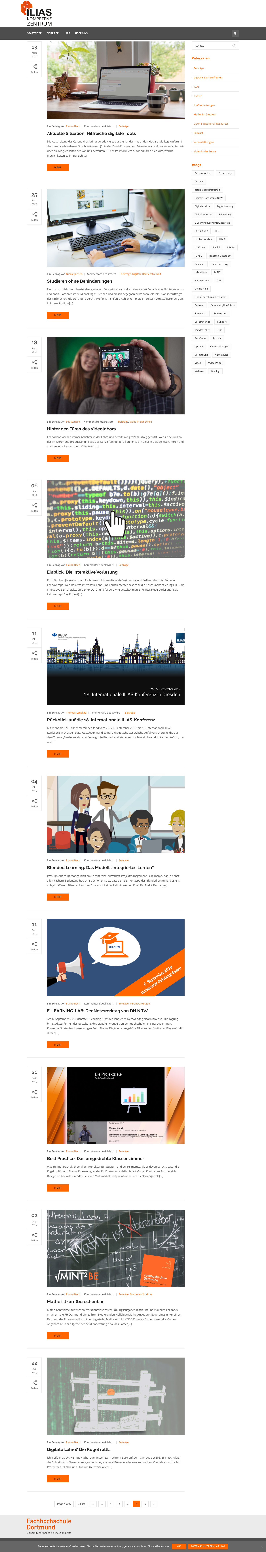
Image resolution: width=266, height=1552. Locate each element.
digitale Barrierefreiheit (207, 189)
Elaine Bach (73, 126)
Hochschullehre (203, 239)
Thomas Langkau (76, 712)
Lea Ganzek (73, 421)
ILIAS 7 (198, 96)
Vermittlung (201, 354)
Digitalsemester (203, 214)
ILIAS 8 (231, 247)
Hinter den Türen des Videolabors (81, 428)
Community (225, 173)
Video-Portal (215, 362)
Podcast (198, 133)
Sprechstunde (202, 321)
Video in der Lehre (141, 421)
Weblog (215, 371)
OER (219, 280)
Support (221, 321)
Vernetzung (221, 354)
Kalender (200, 264)
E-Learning (225, 214)
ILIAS (67, 33)
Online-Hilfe (201, 288)
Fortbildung (201, 230)
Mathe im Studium (141, 1294)
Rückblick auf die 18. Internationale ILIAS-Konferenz (101, 719)
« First (81, 1503)
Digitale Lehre (202, 206)
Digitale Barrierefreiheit (146, 274)
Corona (199, 181)
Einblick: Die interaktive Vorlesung (82, 572)
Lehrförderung (220, 264)
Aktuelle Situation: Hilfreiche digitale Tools (91, 133)
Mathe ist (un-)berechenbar (75, 1301)
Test (219, 330)
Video (198, 362)
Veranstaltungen (140, 1003)
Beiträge (53, 33)
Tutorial (217, 338)
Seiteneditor (220, 313)
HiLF (217, 230)
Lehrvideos (201, 272)
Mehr (57, 167)
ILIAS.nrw (200, 247)
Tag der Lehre (202, 330)
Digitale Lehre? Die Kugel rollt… (79, 1449)
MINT (217, 272)
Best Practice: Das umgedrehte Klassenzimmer (95, 1158)
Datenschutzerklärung (208, 1546)
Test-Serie (200, 338)
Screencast (201, 313)
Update (199, 346)
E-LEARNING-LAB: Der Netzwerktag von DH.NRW (97, 1010)
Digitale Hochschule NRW (209, 198)
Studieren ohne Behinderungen (79, 281)
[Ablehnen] (261, 1546)
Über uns (81, 33)
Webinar (199, 371)
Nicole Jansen (74, 274)
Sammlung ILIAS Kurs (223, 305)
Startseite (34, 33)
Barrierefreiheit (203, 173)
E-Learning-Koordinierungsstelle (212, 222)
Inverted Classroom (220, 255)
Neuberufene (202, 280)
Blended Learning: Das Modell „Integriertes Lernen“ (100, 867)
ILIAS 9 (198, 255)
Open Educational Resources (211, 123)
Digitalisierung (225, 206)
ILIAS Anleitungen (204, 105)
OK (179, 1546)
